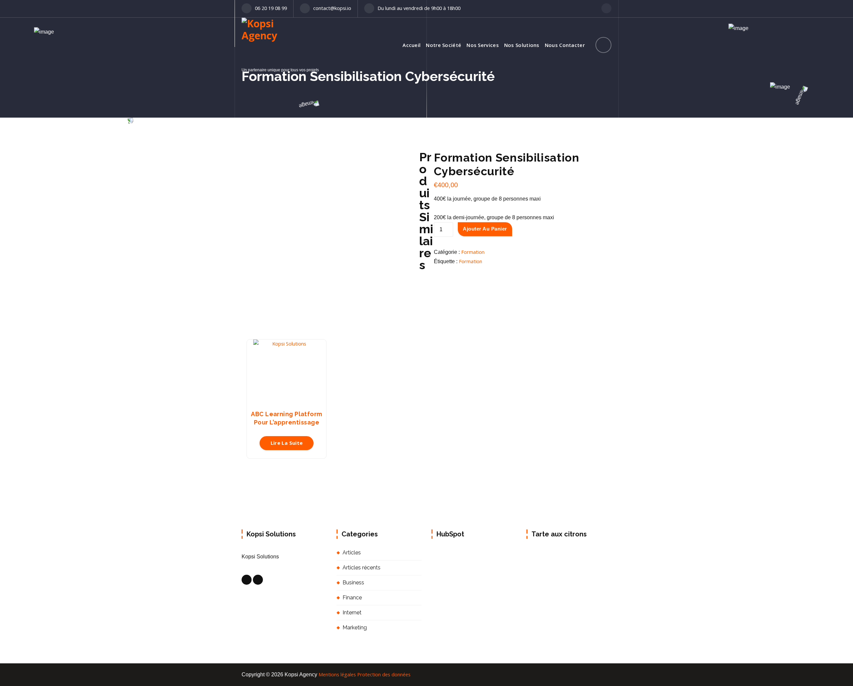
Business (353, 582)
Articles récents (362, 567)
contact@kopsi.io (332, 8)
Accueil (412, 45)
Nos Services (482, 45)
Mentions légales (337, 674)
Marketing (355, 627)
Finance (352, 597)
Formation (472, 252)
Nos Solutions (521, 45)
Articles (352, 552)
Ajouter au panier (485, 229)
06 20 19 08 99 (271, 8)
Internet (352, 612)
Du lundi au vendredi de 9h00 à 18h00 (419, 8)
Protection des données (384, 674)
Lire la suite (287, 442)
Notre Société (443, 45)
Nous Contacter (565, 45)
